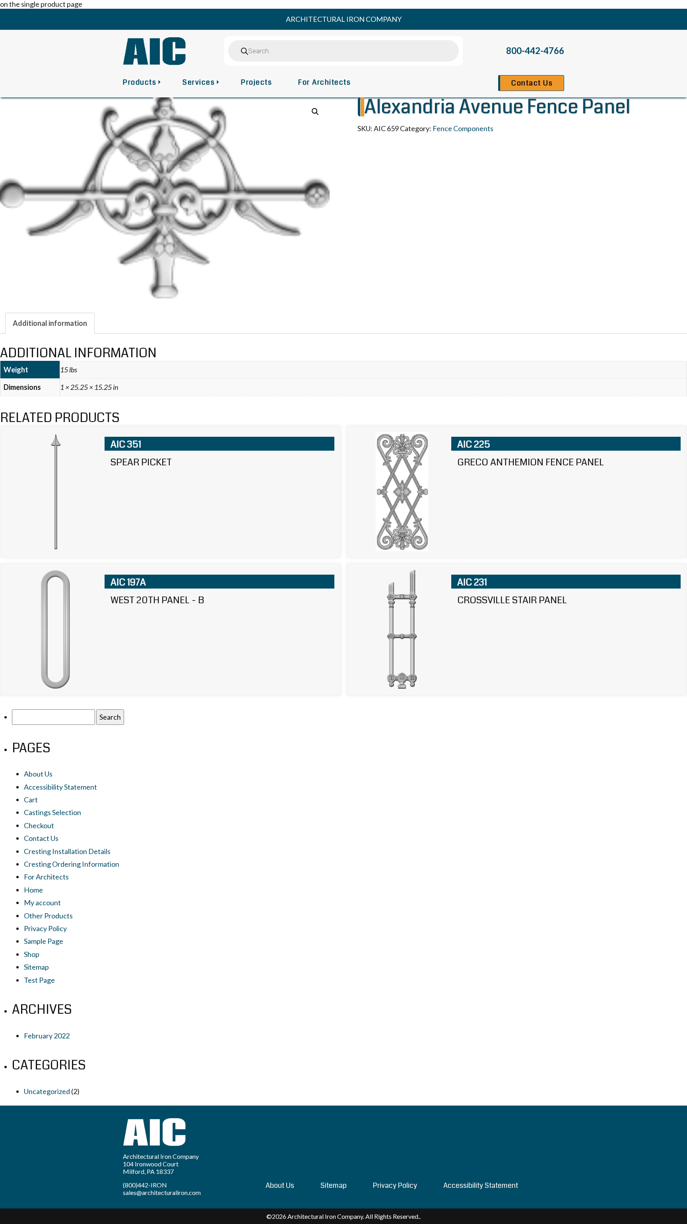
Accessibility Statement (60, 786)
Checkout (39, 825)
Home (33, 889)
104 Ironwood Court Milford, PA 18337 (151, 1167)
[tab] (50, 323)
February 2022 (47, 1035)
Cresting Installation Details (67, 851)
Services (198, 82)
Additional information (50, 323)
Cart (31, 799)
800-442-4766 (535, 50)
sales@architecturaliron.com (162, 1192)
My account (42, 902)
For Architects (324, 82)
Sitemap (36, 967)
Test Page (39, 980)
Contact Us (532, 83)
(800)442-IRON (145, 1185)
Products (139, 82)
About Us (38, 773)
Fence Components (463, 128)
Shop (31, 954)
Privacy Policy (45, 928)
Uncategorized (47, 1091)
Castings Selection (52, 812)
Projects (256, 82)
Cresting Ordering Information (71, 864)
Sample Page (43, 941)
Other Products (48, 915)
